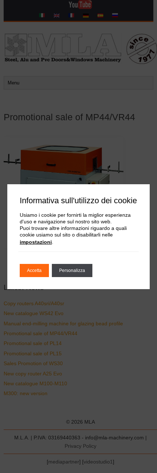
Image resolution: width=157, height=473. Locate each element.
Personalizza (72, 270)
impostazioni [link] (36, 242)
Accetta (34, 270)
